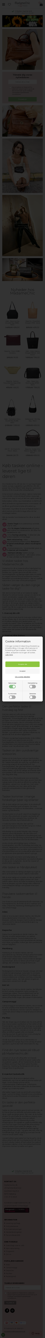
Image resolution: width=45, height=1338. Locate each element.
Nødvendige (12, 683)
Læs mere (9, 655)
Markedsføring (32, 683)
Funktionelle (12, 694)
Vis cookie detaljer (22, 677)
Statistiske (32, 694)
